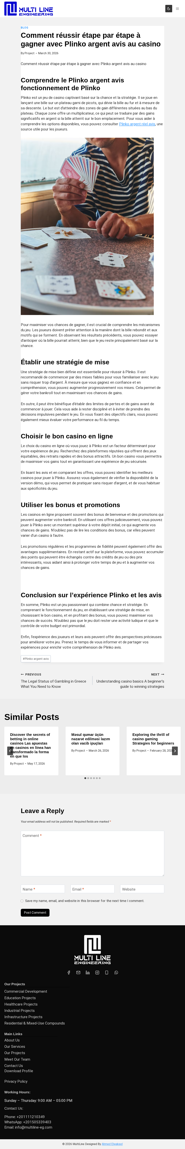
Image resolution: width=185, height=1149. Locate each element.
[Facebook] (69, 972)
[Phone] (107, 972)
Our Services (14, 1046)
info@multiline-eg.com (33, 1127)
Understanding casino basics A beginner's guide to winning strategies (130, 681)
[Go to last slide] (10, 751)
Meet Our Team (17, 1059)
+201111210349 (31, 1117)
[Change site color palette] (168, 8)
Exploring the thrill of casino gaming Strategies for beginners (153, 739)
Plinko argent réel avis (137, 124)
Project (30, 53)
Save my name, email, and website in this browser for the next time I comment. (84, 901)
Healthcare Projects (21, 1004)
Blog (24, 27)
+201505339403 (37, 1122)
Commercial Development (25, 991)
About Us (12, 1040)
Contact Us (13, 1066)
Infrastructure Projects (23, 1017)
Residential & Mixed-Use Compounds (34, 1023)
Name (29, 889)
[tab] (85, 778)
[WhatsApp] (116, 972)
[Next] (175, 751)
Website (128, 889)
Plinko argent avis (36, 659)
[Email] (78, 972)
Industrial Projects (19, 1010)
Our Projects (14, 1053)
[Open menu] (177, 8)
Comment (32, 835)
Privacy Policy (15, 1081)
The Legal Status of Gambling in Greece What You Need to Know (53, 681)
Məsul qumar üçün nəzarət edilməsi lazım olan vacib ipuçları (90, 739)
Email (78, 889)
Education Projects (20, 998)
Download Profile (18, 1071)
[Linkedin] (88, 972)
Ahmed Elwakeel (112, 1144)
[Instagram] (97, 972)
